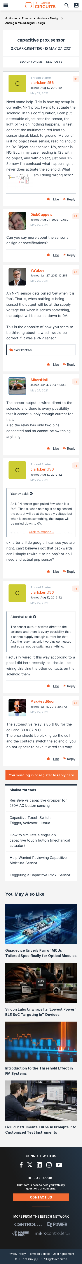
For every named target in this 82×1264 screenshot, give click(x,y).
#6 (75, 588)
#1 (75, 79)
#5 (75, 465)
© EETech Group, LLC (28, 1259)
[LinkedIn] (39, 1165)
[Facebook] (21, 1165)
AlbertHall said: (21, 616)
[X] (30, 1164)
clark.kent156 (28, 48)
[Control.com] (28, 1224)
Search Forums (31, 61)
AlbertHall (39, 380)
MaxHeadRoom (43, 701)
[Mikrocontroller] (52, 1233)
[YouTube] (59, 1165)
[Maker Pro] (21, 1233)
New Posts (54, 61)
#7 (75, 703)
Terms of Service (39, 1253)
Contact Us (41, 1197)
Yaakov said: (19, 493)
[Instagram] (49, 1165)
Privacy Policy (17, 1253)
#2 (75, 216)
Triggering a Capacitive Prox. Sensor (40, 875)
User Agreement (63, 1253)
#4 (75, 381)
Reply (71, 199)
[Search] (67, 5)
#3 (75, 272)
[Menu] (5, 5)
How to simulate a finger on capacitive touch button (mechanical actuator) (40, 840)
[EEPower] (57, 1224)
